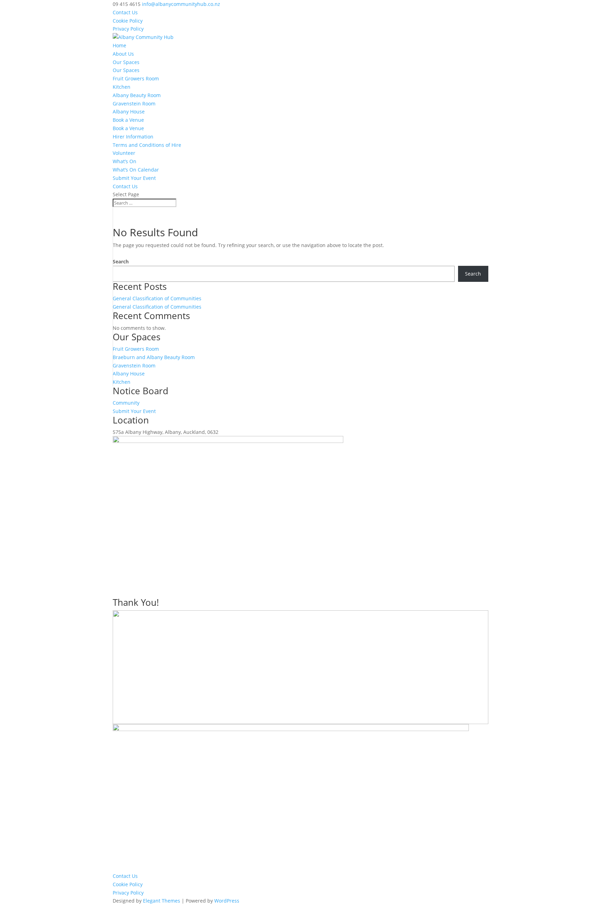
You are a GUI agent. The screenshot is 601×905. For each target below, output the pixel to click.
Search (121, 261)
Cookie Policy (128, 20)
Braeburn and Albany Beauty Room (154, 357)
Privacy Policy (128, 28)
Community (126, 402)
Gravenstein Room (134, 103)
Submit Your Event (134, 178)
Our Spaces (126, 62)
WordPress (226, 900)
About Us (123, 53)
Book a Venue (128, 120)
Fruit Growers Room (136, 78)
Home (119, 45)
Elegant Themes (161, 900)
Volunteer (124, 153)
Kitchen (121, 87)
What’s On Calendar (136, 169)
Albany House (129, 111)
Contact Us (125, 12)
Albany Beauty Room (137, 95)
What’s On (124, 161)
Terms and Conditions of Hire (147, 145)
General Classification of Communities (157, 298)
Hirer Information (133, 136)
